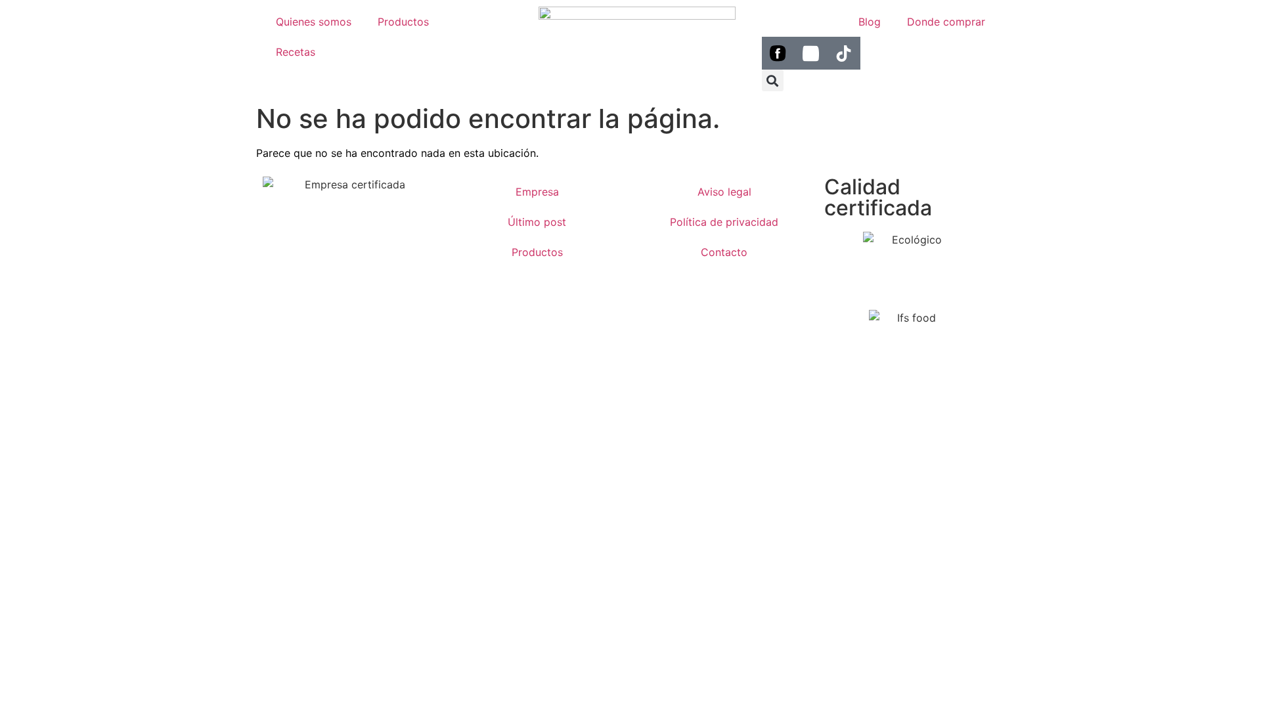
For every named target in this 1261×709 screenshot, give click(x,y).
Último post (537, 221)
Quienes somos (313, 21)
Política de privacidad (724, 221)
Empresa (537, 191)
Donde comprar (946, 21)
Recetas (295, 51)
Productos (403, 21)
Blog (869, 21)
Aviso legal (724, 191)
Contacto (724, 252)
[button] (773, 80)
